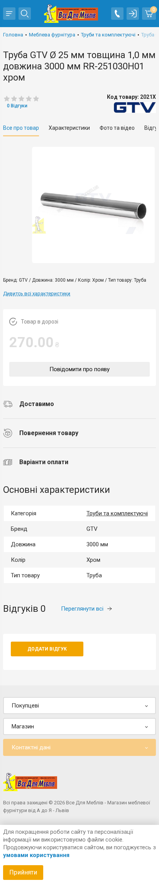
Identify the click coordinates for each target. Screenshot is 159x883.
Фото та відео (117, 128)
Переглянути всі (82, 608)
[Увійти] (133, 13)
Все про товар (21, 128)
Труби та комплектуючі (117, 513)
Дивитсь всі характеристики (36, 293)
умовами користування (36, 855)
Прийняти (23, 872)
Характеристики (69, 128)
